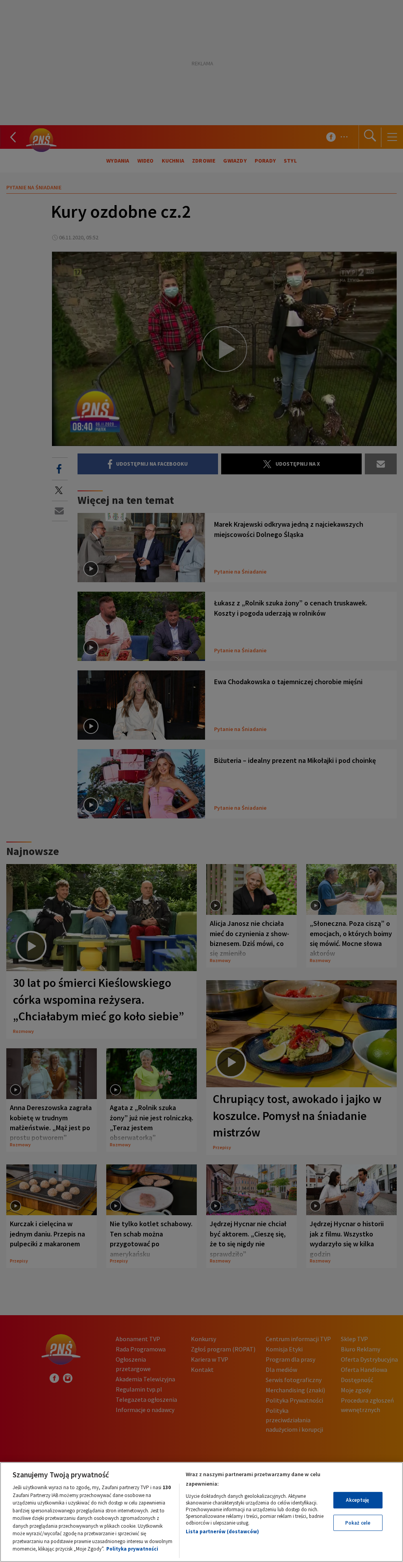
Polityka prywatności (132, 1548)
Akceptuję (357, 1500)
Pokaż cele (357, 1522)
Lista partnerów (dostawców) (222, 1531)
